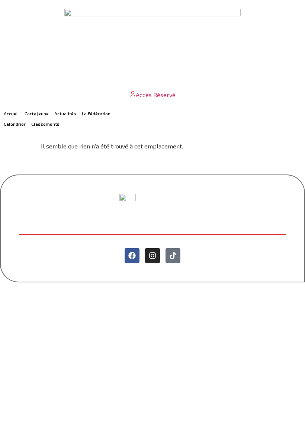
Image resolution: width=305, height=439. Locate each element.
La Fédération (96, 113)
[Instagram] (152, 255)
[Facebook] (132, 255)
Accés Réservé (156, 94)
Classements (45, 123)
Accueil (11, 113)
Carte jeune (37, 113)
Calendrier (15, 123)
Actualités (65, 113)
